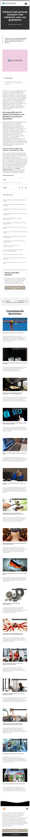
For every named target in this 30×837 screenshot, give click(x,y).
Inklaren (20, 182)
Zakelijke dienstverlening (15, 24)
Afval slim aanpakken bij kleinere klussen (13, 254)
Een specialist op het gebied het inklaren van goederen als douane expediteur (14, 83)
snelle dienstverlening (11, 169)
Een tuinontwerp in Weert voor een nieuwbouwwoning (11, 246)
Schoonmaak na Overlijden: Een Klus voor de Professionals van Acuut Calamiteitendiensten (13, 634)
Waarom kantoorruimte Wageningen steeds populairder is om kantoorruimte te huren (12, 393)
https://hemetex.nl (8, 175)
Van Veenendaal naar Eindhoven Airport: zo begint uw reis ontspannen (13, 250)
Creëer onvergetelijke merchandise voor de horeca (14, 783)
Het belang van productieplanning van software (13, 753)
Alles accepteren (15, 830)
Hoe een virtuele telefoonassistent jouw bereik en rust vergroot (14, 484)
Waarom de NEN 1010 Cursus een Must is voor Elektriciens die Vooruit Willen (13, 664)
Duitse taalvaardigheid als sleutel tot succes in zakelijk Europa (14, 574)
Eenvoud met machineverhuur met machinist (13, 332)
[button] (27, 809)
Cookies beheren (15, 834)
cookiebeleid (15, 824)
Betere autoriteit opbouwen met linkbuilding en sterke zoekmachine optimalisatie (15, 423)
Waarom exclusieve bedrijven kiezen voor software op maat (15, 453)
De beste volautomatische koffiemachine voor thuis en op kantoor (15, 363)
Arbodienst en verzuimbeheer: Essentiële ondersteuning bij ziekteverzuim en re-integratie (13, 514)
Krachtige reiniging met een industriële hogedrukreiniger (11, 604)
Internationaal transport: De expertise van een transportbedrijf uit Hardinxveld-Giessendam (13, 724)
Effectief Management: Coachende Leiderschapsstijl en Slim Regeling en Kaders (15, 544)
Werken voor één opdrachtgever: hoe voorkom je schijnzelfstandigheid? (14, 694)
